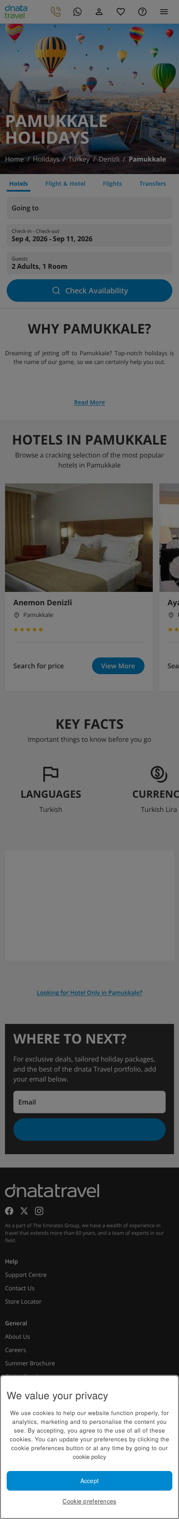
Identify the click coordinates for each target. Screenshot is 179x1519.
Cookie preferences (89, 1501)
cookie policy (89, 1456)
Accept (89, 1480)
